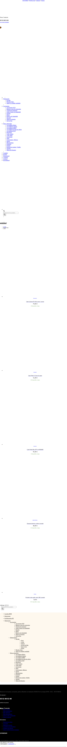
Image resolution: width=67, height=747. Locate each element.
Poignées (9, 144)
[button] (1, 746)
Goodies (5, 153)
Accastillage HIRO (11, 128)
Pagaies (8, 113)
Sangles (9, 148)
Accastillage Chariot (12, 126)
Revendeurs (6, 160)
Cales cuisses (10, 134)
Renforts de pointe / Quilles (14, 147)
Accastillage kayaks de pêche (14, 129)
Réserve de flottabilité (12, 116)
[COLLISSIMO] (29, 739)
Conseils (5, 157)
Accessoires (6, 106)
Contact (5, 159)
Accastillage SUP (11, 131)
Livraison (5, 723)
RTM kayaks (32, 0)
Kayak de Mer (24, 645)
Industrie (38, 0)
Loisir (22, 642)
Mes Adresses (6, 712)
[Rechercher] (4, 215)
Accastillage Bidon (11, 125)
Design (43, 0)
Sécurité (9, 118)
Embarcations (13, 637)
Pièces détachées (7, 123)
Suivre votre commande (9, 715)
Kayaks (8, 100)
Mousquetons (10, 142)
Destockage (6, 156)
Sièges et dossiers (11, 119)
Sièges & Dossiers (11, 150)
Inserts (8, 141)
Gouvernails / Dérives (12, 140)
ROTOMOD (25, 0)
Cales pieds (9, 135)
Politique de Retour (8, 728)
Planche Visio (10, 101)
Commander (11, 743)
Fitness (23, 643)
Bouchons (9, 132)
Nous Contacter (7, 717)
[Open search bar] (4, 211)
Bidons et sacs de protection (14, 109)
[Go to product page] (35, 265)
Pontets (8, 145)
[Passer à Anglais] (4, 97)
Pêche (8, 115)
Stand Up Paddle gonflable (13, 103)
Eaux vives (24, 646)
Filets (8, 138)
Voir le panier (4, 743)
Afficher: (2, 605)
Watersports (6, 99)
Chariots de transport (12, 110)
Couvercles (9, 137)
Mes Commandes (7, 711)
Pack (22, 640)
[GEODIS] (10, 739)
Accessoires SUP (11, 107)
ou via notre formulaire (4, 22)
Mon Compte (6, 709)
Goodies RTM (8, 614)
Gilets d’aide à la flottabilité (14, 112)
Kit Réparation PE (9, 618)
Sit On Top (9, 120)
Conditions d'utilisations (9, 726)
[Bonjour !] (33, 25)
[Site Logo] (18, 9)
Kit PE (5, 154)
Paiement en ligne (7, 722)
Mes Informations (7, 714)
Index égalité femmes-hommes (11, 729)
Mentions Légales (7, 725)
